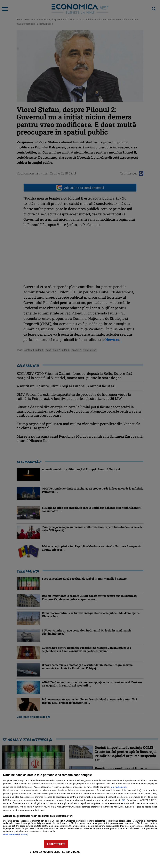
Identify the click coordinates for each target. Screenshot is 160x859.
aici (123, 800)
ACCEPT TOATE (56, 844)
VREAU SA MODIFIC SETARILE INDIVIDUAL (55, 851)
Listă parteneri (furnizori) (15, 834)
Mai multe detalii (119, 787)
